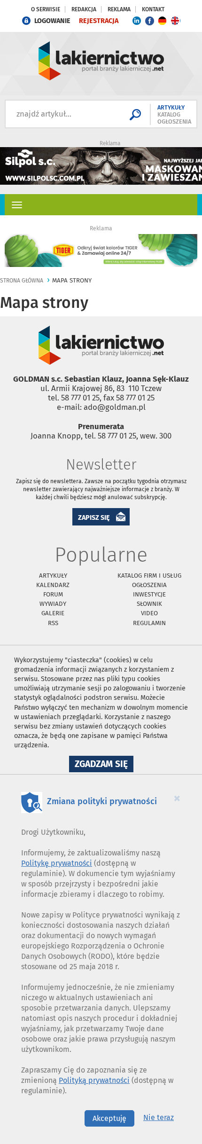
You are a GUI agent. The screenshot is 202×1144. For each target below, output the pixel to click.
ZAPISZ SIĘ (94, 518)
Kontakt (153, 9)
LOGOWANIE (52, 21)
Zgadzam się (104, 765)
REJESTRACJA (98, 21)
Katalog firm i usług (149, 575)
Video (149, 613)
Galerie (52, 613)
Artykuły (53, 575)
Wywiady (52, 603)
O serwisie (45, 9)
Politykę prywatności (56, 863)
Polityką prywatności (94, 1080)
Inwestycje (149, 594)
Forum (53, 594)
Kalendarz (53, 584)
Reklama (119, 9)
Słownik (149, 603)
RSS (53, 623)
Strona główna (21, 280)
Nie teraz (158, 1117)
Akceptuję (109, 1118)
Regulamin (149, 623)
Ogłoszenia (149, 584)
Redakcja (83, 9)
